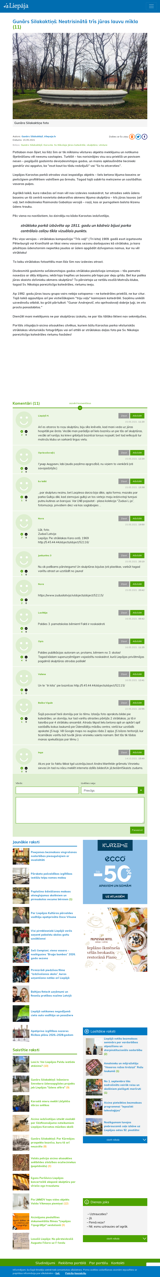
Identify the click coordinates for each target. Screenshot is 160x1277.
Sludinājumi (45, 1263)
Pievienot (137, 830)
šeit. (57, 1273)
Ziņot (124, 415)
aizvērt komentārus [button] (80, 403)
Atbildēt (137, 415)
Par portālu (98, 1263)
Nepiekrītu (80, 1273)
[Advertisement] (80, 367)
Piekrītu (69, 1273)
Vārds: (19, 783)
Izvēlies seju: (88, 783)
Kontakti (117, 1263)
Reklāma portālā (72, 1263)
